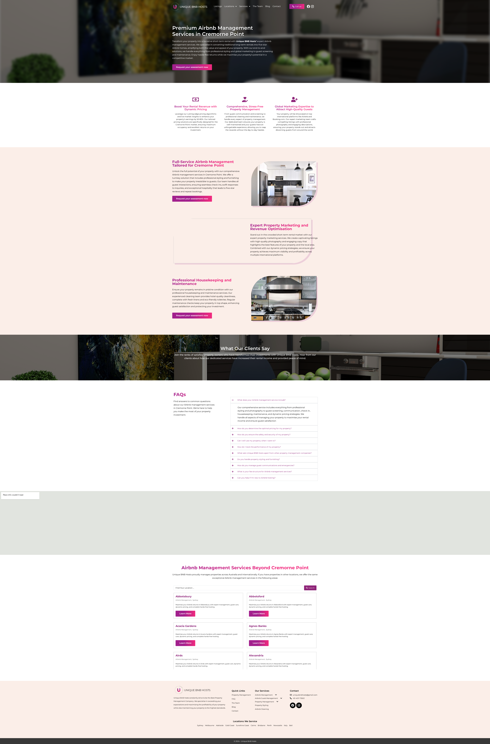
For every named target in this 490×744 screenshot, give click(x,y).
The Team (258, 6)
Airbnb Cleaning (262, 709)
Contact (277, 6)
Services (243, 6)
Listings (218, 6)
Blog (267, 6)
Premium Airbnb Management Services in (212, 31)
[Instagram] (312, 6)
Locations (229, 6)
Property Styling (261, 705)
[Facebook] (308, 6)
